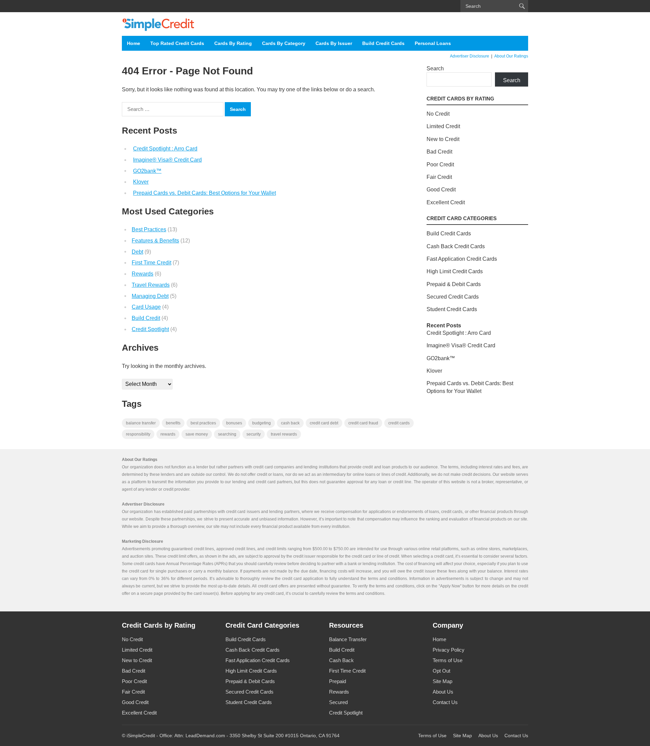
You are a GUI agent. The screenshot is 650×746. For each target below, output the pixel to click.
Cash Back (341, 660)
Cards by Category (283, 43)
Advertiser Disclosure (469, 56)
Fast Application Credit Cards (462, 259)
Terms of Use (447, 660)
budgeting (261, 423)
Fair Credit (439, 177)
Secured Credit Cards (453, 297)
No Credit (438, 114)
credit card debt (324, 423)
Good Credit (441, 189)
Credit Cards (399, 423)
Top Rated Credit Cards (177, 43)
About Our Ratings (511, 56)
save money (197, 434)
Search (435, 68)
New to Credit (443, 139)
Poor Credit (440, 164)
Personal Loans (433, 43)
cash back (290, 423)
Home (133, 43)
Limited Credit (443, 126)
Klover (141, 182)
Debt (137, 252)
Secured (338, 702)
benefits (173, 423)
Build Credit (146, 318)
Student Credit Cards (452, 309)
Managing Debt (150, 296)
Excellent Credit (446, 202)
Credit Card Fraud (363, 423)
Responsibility (138, 434)
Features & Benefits (155, 240)
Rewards (142, 274)
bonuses (234, 423)
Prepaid (337, 681)
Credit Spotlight (150, 329)
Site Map (442, 681)
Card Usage (146, 307)
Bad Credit (439, 152)
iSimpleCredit (141, 735)
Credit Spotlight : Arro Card (165, 148)
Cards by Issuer (334, 43)
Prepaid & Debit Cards (454, 284)
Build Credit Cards (383, 43)
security (253, 434)
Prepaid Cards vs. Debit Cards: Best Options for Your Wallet (204, 193)
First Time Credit (151, 262)
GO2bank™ (147, 171)
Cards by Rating (233, 43)
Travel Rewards (151, 285)
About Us (443, 692)
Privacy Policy (448, 650)
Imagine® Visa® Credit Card (167, 160)
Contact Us (445, 702)
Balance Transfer (348, 639)
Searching (227, 434)
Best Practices (149, 229)
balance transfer (141, 423)
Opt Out (441, 671)
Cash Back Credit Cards (456, 246)
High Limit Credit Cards (455, 271)
